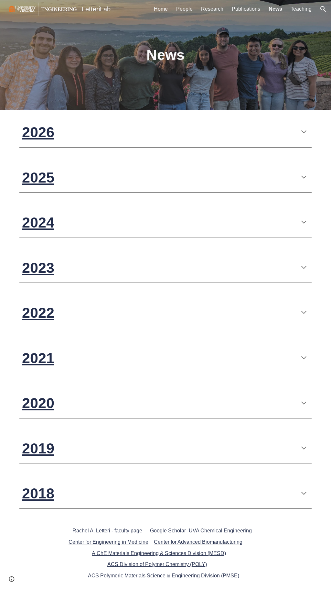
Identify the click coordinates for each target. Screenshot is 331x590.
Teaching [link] (301, 9)
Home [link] (161, 9)
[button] (323, 9)
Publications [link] (246, 9)
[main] (165, 55)
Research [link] (212, 9)
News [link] (275, 9)
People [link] (184, 9)
